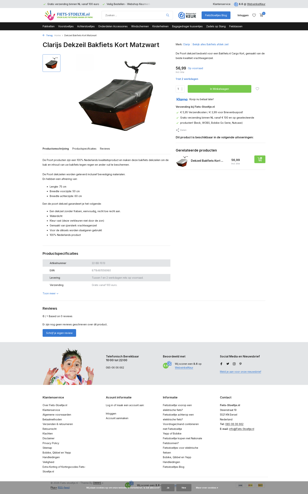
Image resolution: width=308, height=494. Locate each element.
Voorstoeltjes (66, 26)
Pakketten (49, 26)
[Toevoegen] (259, 159)
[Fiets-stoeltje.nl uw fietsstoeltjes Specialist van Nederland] (69, 15)
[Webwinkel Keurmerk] (187, 15)
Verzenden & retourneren (58, 424)
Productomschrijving (56, 148)
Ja (168, 487)
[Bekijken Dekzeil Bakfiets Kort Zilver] (182, 161)
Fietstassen (235, 26)
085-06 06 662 (234, 424)
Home (57, 35)
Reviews (105, 148)
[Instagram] (234, 364)
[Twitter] (227, 364)
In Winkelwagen (219, 88)
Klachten (48, 433)
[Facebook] (221, 364)
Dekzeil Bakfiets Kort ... (207, 160)
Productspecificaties (84, 148)
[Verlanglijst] (254, 15)
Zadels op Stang (216, 26)
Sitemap (47, 447)
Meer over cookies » (207, 487)
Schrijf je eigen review (59, 332)
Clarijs (186, 44)
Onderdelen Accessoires (113, 26)
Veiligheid (48, 462)
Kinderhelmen (160, 26)
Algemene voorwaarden (57, 414)
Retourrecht (50, 428)
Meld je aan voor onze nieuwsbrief (240, 371)
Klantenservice (221, 4)
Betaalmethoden (52, 419)
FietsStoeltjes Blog (216, 15)
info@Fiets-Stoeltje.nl (241, 428)
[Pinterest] (240, 364)
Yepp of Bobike (172, 433)
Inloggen (111, 413)
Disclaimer (49, 438)
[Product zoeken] (167, 15)
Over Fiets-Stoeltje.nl (55, 405)
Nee (184, 487)
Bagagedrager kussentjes (187, 26)
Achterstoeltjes (86, 26)
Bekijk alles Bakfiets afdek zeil (211, 44)
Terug (49, 35)
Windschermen (140, 26)
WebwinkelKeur (256, 4)
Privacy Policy (51, 443)
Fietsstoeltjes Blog (173, 466)
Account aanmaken (117, 418)
